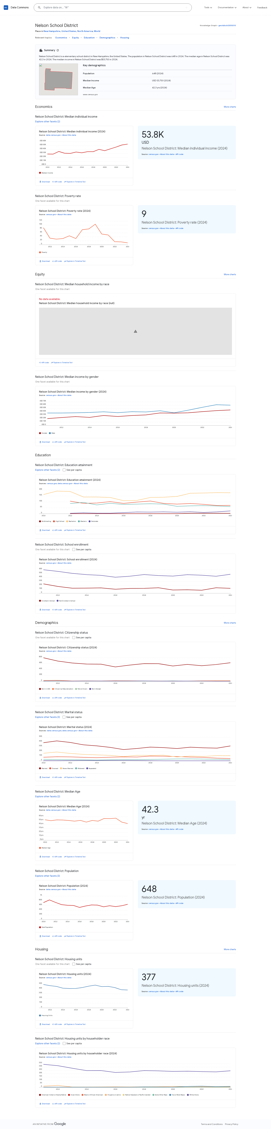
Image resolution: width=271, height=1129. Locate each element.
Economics (61, 37)
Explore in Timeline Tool (76, 182)
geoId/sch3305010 (227, 25)
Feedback (262, 7)
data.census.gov (53, 135)
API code (58, 182)
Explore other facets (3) (47, 717)
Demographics (107, 37)
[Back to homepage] (6, 7)
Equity (75, 37)
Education (89, 37)
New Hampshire (52, 31)
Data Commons (20, 7)
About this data (69, 135)
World (97, 31)
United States (68, 31)
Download (46, 182)
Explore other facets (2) (47, 121)
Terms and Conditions (212, 1124)
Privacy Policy (231, 1124)
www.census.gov (90, 94)
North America (85, 31)
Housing (124, 37)
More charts (230, 106)
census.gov (153, 154)
